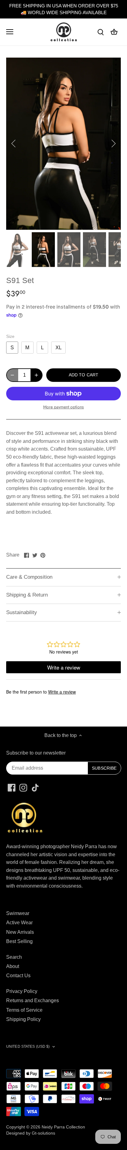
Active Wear (19, 922)
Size (10, 336)
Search (14, 957)
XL (58, 347)
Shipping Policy (23, 1019)
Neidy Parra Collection (63, 1126)
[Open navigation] (9, 31)
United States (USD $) (28, 1046)
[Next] (113, 143)
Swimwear (17, 913)
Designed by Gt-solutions (30, 1133)
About (12, 966)
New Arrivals (20, 932)
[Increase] (36, 375)
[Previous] (14, 143)
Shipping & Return (27, 595)
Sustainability (21, 612)
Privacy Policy (21, 991)
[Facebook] (11, 788)
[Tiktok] (35, 788)
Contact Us (18, 975)
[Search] (100, 31)
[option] (63, 144)
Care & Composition (29, 577)
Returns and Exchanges (32, 1000)
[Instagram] (23, 788)
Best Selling (19, 941)
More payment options (63, 407)
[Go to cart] (114, 31)
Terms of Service (24, 1010)
